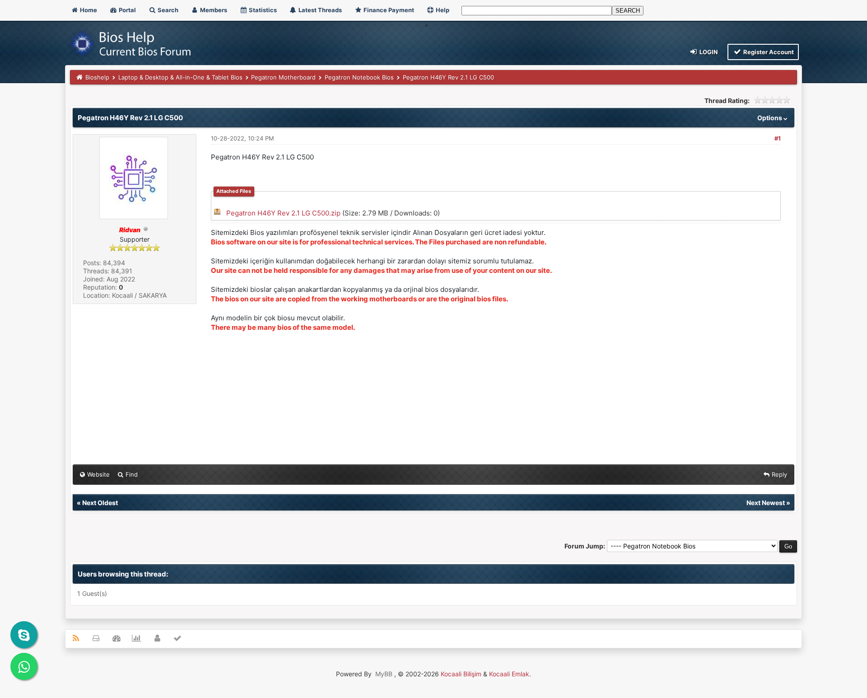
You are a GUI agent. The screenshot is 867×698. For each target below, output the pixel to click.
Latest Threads (319, 10)
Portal (126, 10)
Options (770, 118)
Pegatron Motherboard (283, 77)
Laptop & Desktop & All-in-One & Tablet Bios (180, 77)
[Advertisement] (482, 399)
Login (708, 52)
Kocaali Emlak (509, 674)
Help (441, 10)
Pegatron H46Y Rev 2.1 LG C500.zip (283, 213)
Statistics (262, 10)
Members (213, 10)
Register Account (768, 52)
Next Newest (765, 502)
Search (167, 10)
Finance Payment (388, 10)
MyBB (383, 674)
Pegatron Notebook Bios (359, 77)
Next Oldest (100, 502)
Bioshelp (97, 77)
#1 (777, 138)
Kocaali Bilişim (461, 674)
